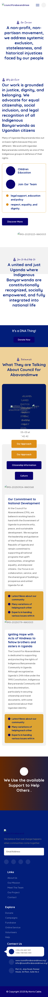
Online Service (12, 927)
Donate (9, 912)
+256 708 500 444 (23, 953)
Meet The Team (15, 887)
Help (7, 937)
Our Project (13, 892)
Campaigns (11, 917)
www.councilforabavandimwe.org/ (31, 960)
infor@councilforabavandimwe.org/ (31, 963)
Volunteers (11, 932)
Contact (12, 897)
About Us (12, 877)
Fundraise (10, 922)
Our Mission (13, 882)
